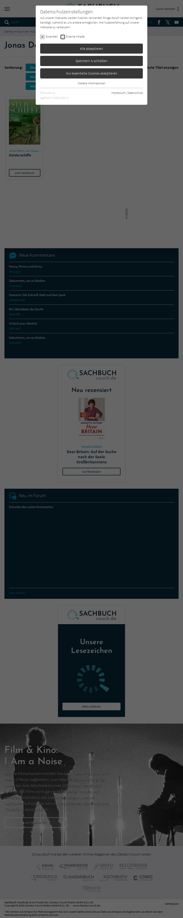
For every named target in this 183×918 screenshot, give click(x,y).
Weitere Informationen (91, 83)
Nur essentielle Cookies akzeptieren (91, 73)
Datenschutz (135, 93)
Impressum (118, 93)
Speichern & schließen (91, 61)
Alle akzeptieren (91, 48)
